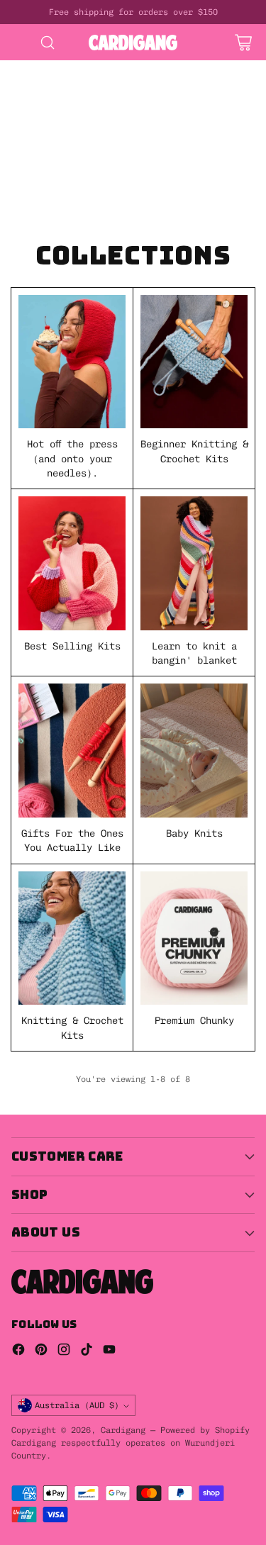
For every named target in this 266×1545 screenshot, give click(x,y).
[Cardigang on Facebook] (18, 1351)
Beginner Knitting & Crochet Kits (91, 82)
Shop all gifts (150, 168)
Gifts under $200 (45, 168)
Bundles (173, 110)
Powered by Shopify (205, 1430)
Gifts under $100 (45, 154)
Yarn (187, 182)
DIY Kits (22, 67)
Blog (176, 211)
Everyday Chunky (42, 197)
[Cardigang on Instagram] (63, 1351)
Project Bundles (42, 124)
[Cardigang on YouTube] (109, 1351)
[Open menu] (18, 42)
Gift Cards (28, 139)
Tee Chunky (116, 211)
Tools (14, 182)
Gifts (119, 124)
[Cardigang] (133, 42)
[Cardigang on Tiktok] (86, 1351)
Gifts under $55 (119, 139)
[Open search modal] (47, 42)
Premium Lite (34, 211)
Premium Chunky (144, 197)
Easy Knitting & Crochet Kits (79, 96)
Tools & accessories (102, 182)
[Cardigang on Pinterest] (41, 1351)
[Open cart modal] (242, 42)
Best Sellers (34, 110)
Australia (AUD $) (77, 1405)
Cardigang (123, 1430)
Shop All (110, 110)
